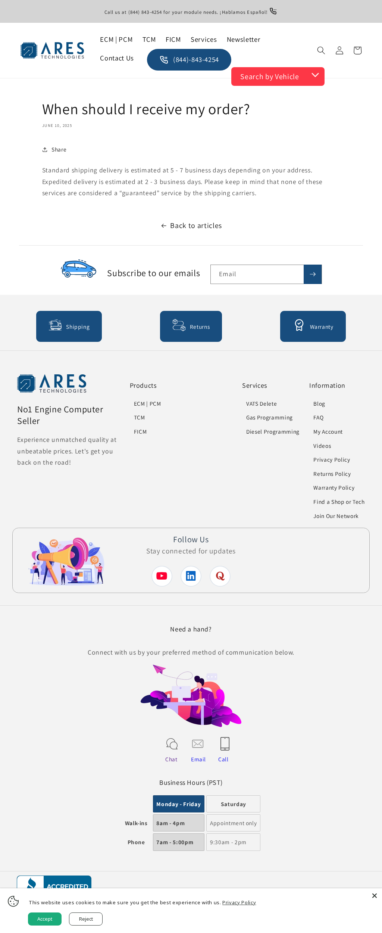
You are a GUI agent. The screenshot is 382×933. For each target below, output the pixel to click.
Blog (319, 403)
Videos (322, 445)
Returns (200, 326)
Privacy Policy (331, 459)
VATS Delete (261, 403)
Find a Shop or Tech (339, 501)
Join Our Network (336, 515)
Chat (171, 759)
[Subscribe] (313, 274)
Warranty (322, 326)
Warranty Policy (333, 487)
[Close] (374, 895)
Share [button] (58, 149)
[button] (321, 50)
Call (223, 759)
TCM (139, 417)
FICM (140, 431)
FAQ (318, 417)
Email (198, 759)
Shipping (78, 326)
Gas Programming (269, 417)
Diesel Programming (273, 431)
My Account (328, 431)
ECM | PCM (147, 403)
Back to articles (196, 225)
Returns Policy (332, 473)
